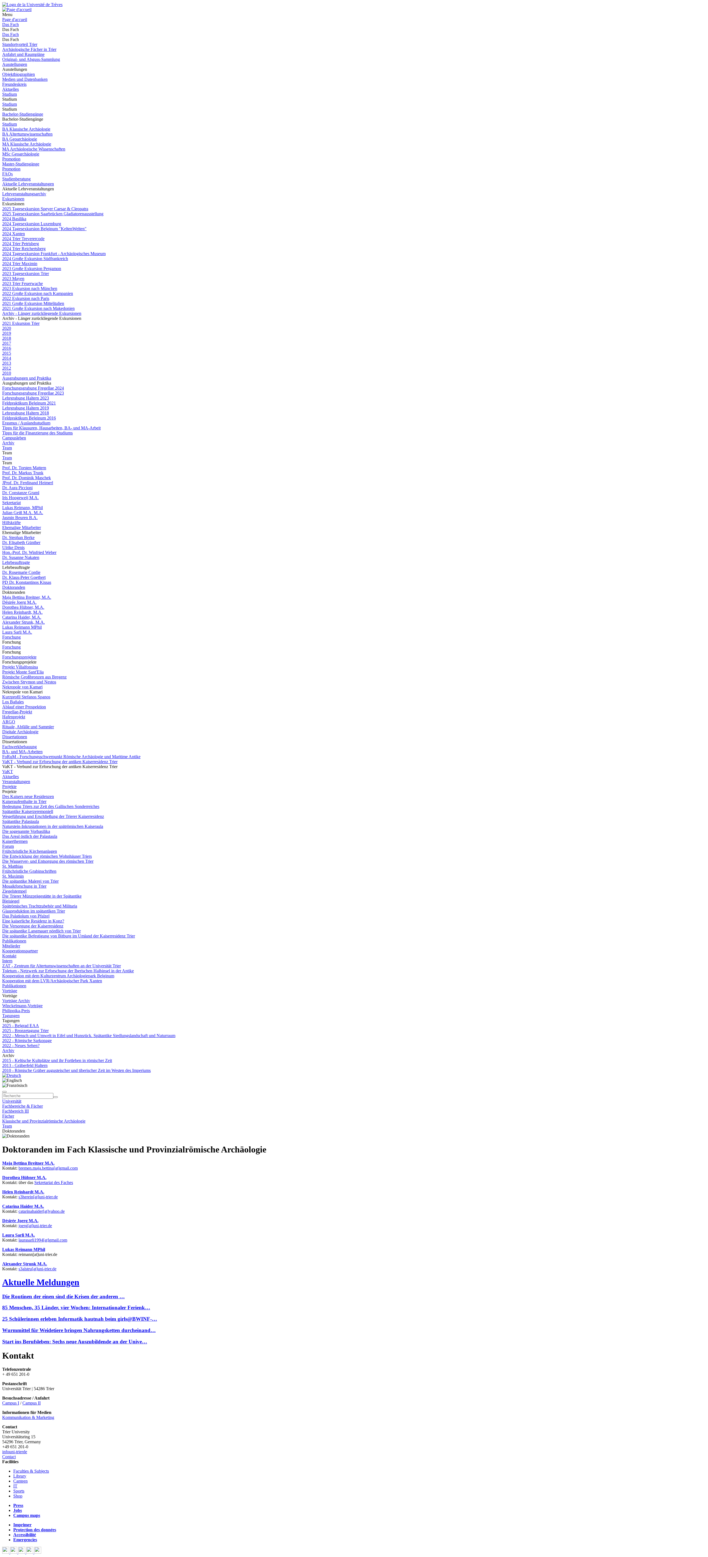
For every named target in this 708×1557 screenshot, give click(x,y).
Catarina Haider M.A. (23, 1206)
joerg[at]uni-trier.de (35, 1225)
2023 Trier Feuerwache (22, 283)
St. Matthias (12, 866)
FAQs (7, 174)
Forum (8, 846)
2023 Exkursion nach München (29, 288)
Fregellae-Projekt (17, 711)
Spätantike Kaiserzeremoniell (27, 811)
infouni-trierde (14, 1451)
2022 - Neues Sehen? (21, 1045)
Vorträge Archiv (16, 1000)
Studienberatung (16, 179)
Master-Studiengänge (20, 164)
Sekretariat (11, 502)
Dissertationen (14, 736)
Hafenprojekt (13, 716)
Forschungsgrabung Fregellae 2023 (33, 393)
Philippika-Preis (16, 1010)
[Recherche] (55, 1097)
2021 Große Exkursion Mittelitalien (33, 303)
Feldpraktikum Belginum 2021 (29, 403)
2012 (6, 368)
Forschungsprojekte (19, 657)
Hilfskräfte (11, 522)
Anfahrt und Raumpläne (23, 54)
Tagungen (11, 1015)
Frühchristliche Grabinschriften (29, 871)
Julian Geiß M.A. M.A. (22, 512)
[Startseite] (32, 4)
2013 (6, 363)
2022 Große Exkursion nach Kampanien (37, 293)
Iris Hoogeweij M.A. (20, 497)
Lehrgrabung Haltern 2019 (25, 408)
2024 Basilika (14, 218)
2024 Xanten (13, 233)
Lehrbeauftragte (16, 562)
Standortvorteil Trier (19, 44)
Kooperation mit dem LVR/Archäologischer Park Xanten (52, 980)
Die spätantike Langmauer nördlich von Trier (41, 931)
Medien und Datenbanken (25, 79)
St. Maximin (13, 876)
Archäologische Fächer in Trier (29, 49)
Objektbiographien (18, 74)
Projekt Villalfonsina (20, 667)
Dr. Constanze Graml (20, 492)
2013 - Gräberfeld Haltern (25, 1065)
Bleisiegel (10, 901)
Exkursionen (13, 198)
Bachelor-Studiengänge (22, 114)
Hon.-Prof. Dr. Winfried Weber (29, 552)
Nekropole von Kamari (22, 687)
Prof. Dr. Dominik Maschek (26, 477)
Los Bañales (13, 702)
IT (15, 1486)
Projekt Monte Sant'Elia (23, 672)
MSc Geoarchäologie (20, 154)
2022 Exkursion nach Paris (25, 298)
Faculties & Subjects (31, 1471)
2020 (6, 328)
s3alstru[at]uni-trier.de (37, 1268)
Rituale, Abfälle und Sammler (28, 726)
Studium (9, 94)
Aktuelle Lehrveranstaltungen (28, 184)
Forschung (11, 637)
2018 (6, 338)
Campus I (10, 1403)
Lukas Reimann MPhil (22, 627)
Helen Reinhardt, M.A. (22, 612)
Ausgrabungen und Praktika (26, 378)
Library (19, 1476)
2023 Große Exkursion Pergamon (31, 268)
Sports (18, 1491)
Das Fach (10, 24)
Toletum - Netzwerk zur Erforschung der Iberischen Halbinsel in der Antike (68, 970)
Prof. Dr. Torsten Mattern (24, 467)
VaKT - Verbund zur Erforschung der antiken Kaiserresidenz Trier (60, 761)
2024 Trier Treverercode (23, 238)
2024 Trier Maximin (19, 263)
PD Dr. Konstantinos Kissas (26, 582)
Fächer (8, 1116)
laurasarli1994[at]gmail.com (43, 1240)
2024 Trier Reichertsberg (24, 248)
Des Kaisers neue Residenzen (28, 796)
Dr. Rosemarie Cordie (21, 572)
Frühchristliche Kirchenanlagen (29, 851)
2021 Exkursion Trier (21, 323)
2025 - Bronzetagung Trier (25, 1030)
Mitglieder (11, 946)
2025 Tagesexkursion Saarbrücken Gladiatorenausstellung (52, 213)
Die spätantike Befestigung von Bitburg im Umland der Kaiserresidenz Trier (68, 936)
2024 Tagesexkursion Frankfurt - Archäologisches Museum (54, 253)
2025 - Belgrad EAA (20, 1025)
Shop (17, 1496)
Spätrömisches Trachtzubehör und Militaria (39, 906)
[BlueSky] (14, 1552)
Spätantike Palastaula (20, 821)
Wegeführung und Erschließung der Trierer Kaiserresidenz (53, 816)
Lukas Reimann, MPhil (22, 507)
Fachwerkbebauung (19, 746)
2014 (6, 358)
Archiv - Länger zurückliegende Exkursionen (41, 313)
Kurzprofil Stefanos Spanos (26, 697)
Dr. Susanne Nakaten (20, 557)
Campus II (31, 1403)
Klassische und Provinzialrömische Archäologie (43, 1121)
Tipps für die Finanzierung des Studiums (37, 433)
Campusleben (14, 438)
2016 (6, 348)
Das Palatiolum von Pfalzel (26, 916)
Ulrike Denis (13, 547)
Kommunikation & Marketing (28, 1417)
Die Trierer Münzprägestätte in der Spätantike (42, 896)
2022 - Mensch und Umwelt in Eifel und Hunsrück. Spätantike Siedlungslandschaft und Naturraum (88, 1035)
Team (7, 447)
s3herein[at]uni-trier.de (38, 1197)
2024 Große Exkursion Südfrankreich (35, 258)
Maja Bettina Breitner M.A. (28, 1163)
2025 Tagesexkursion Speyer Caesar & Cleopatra (45, 208)
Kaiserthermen (15, 841)
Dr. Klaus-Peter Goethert (24, 577)
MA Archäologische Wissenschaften (33, 149)
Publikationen (14, 941)
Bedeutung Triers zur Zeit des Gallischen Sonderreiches (50, 806)
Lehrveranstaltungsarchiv (24, 193)
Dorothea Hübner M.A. (24, 1177)
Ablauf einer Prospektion (24, 706)
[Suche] (4, 1092)
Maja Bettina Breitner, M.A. (26, 597)
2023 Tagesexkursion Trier (25, 273)
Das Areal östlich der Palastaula (29, 836)
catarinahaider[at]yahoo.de (42, 1211)
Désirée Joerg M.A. (19, 602)
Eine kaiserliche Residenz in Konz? (33, 921)
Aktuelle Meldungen (40, 1282)
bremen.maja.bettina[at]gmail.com (48, 1168)
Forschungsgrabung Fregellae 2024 (33, 388)
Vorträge (9, 990)
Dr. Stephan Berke (18, 537)
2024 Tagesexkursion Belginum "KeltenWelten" (44, 228)
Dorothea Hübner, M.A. (23, 607)
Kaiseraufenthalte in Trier (24, 801)
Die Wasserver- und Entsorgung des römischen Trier (47, 861)
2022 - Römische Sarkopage (27, 1040)
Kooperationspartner (20, 951)
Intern (7, 960)
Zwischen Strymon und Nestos (29, 682)
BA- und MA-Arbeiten (22, 751)
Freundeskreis (14, 84)
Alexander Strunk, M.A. (23, 622)
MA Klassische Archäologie (26, 144)
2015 (6, 353)
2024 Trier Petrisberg (20, 243)
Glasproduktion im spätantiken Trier (33, 911)
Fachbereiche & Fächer (22, 1106)
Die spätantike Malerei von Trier (30, 881)
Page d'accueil (14, 19)
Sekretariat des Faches (53, 1182)
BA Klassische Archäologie (26, 129)
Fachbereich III (15, 1111)
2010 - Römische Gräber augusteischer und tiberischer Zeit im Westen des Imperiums (76, 1070)
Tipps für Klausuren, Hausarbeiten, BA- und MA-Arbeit (51, 428)
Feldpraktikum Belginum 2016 (29, 418)
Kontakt (9, 956)
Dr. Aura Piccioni (17, 487)
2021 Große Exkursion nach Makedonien (38, 308)
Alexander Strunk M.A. (24, 1263)
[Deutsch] (11, 1075)
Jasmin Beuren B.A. (20, 517)
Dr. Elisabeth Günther (21, 542)
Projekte (9, 786)
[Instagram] (30, 1552)
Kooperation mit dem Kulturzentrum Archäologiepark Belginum (58, 975)
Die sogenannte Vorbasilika (26, 831)
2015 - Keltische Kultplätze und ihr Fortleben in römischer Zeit (57, 1060)
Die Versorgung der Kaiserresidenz (32, 926)
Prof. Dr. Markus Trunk (22, 472)
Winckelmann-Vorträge (22, 1005)
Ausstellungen (14, 64)
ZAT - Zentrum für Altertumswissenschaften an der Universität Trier (61, 965)
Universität (11, 1101)
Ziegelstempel (14, 891)
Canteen (20, 1481)
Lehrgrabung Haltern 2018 (25, 413)
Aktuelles (10, 89)
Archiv (8, 443)
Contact (9, 1456)
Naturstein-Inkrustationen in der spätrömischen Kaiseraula (52, 826)
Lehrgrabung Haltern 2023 (25, 398)
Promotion (11, 159)
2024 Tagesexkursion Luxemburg (31, 223)
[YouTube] (22, 1552)
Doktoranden (13, 587)
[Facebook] (6, 1552)
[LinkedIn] (37, 1552)
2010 (6, 373)
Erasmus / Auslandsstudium (26, 423)
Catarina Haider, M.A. (21, 617)
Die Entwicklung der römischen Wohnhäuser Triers (47, 856)
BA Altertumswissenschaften (27, 134)
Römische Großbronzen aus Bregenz (34, 677)
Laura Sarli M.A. (17, 632)
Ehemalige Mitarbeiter (21, 527)
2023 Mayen (13, 278)
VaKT (7, 771)
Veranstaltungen (16, 781)
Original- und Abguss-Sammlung (31, 59)
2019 (6, 333)
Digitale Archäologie (20, 731)
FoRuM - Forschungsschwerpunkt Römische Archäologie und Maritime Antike (71, 756)
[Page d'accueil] (17, 9)
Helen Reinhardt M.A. (23, 1192)
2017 (6, 343)
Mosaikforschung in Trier (24, 886)
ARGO (8, 721)
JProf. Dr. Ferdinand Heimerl (27, 482)
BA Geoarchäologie (19, 139)
